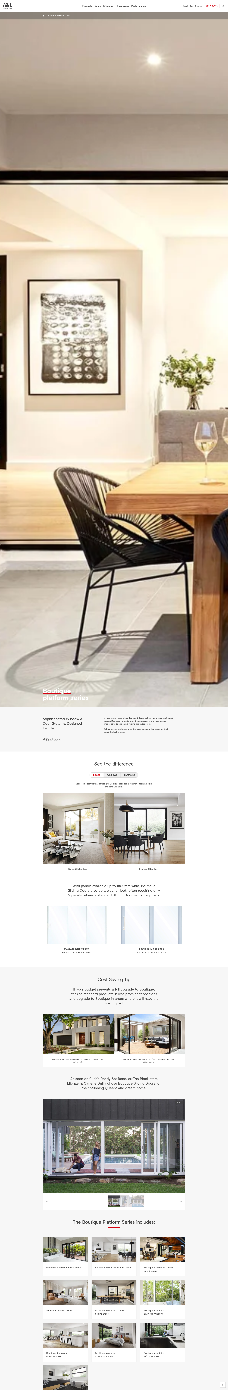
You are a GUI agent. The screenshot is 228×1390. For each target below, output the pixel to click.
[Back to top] (223, 1385)
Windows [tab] (112, 775)
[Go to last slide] (47, 1201)
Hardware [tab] (129, 775)
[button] (114, 1201)
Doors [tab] (96, 775)
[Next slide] (181, 1201)
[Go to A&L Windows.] (44, 15)
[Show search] (223, 6)
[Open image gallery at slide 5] (114, 1146)
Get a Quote (212, 6)
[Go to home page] (7, 6)
